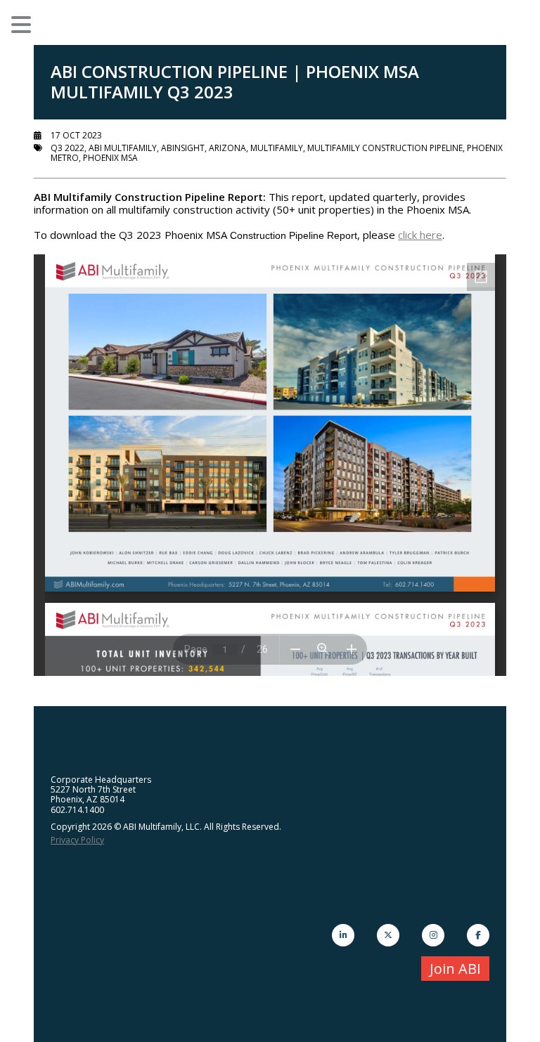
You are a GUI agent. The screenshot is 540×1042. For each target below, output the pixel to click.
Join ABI (455, 968)
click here (420, 235)
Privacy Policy (77, 840)
